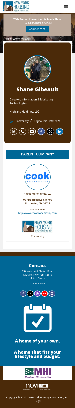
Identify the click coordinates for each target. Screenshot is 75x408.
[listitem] (23, 130)
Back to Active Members (18, 39)
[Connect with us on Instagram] (37, 294)
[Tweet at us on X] (30, 294)
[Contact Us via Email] (51, 294)
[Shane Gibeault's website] (13, 131)
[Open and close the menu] (51, 6)
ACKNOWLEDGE (37, 29)
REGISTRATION (32, 22)
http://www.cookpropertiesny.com (37, 213)
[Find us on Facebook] (23, 294)
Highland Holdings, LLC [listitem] (37, 193)
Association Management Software (37, 389)
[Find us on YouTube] (44, 294)
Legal (38, 401)
